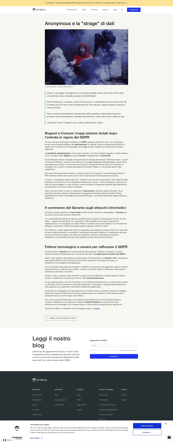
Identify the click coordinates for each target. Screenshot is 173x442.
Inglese (124, 400)
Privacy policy (103, 395)
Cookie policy (103, 400)
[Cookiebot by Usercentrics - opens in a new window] (17, 438)
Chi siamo (94, 9)
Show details (34, 438)
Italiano (124, 395)
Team (56, 395)
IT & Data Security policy (107, 405)
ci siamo (96, 308)
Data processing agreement (108, 409)
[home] (38, 9)
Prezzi (84, 9)
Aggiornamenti (82, 405)
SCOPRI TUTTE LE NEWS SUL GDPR (61, 318)
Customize (146, 432)
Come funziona (71, 9)
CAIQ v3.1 (102, 419)
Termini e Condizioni (106, 414)
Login (115, 9)
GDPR (79, 400)
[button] (106, 10)
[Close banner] (166, 423)
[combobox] (9, 440)
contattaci (133, 10)
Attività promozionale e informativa (128, 350)
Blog (78, 395)
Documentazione (60, 400)
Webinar (79, 409)
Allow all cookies (147, 426)
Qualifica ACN (37, 414)
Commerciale (59, 405)
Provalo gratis (37, 400)
